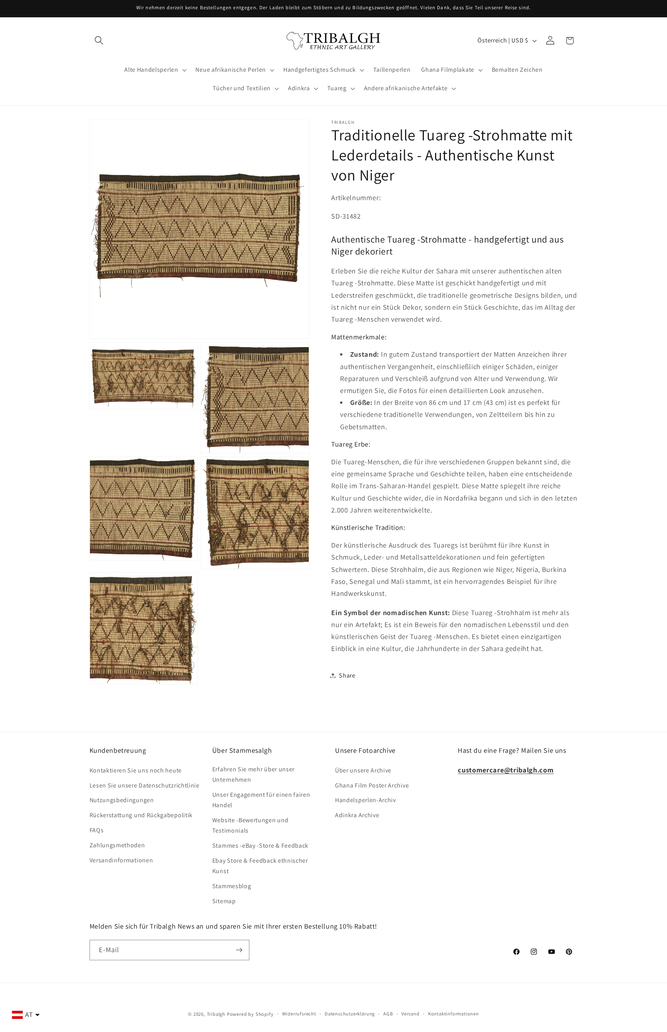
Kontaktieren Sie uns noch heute (136, 770)
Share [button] (347, 675)
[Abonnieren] (239, 950)
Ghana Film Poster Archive (372, 785)
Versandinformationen (121, 860)
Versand (410, 1013)
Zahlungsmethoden (117, 845)
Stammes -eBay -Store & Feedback (260, 845)
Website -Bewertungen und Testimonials (250, 825)
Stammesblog (231, 886)
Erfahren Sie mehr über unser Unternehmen (253, 774)
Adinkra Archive (357, 815)
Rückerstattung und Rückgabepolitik (141, 815)
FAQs (97, 830)
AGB (388, 1013)
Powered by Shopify (250, 1014)
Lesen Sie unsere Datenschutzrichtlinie (145, 785)
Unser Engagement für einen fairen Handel (261, 800)
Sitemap (224, 901)
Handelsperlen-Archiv (365, 800)
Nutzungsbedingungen (122, 800)
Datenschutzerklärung (350, 1013)
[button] (99, 41)
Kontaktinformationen (453, 1013)
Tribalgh (216, 1014)
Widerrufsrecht (299, 1013)
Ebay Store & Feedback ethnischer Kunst (260, 866)
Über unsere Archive (363, 770)
